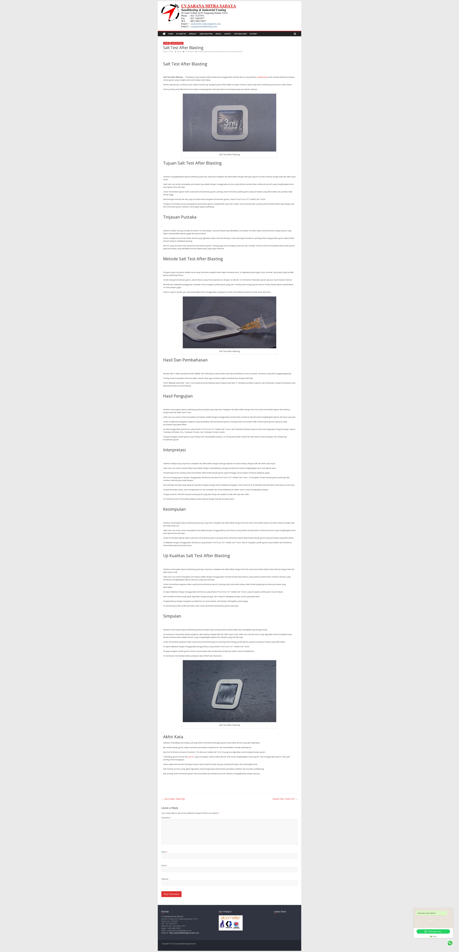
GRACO (218, 34)
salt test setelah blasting (234, 52)
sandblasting (262, 77)
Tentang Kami (240, 34)
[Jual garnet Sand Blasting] (164, 33)
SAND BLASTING (206, 34)
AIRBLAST (193, 34)
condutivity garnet (203, 52)
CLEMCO (227, 34)
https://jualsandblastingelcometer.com (184, 933)
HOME (170, 34)
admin (179, 52)
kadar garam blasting (218, 52)
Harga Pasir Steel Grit (285, 798)
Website (164, 879)
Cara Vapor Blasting (173, 798)
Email (164, 865)
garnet (191, 756)
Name (164, 852)
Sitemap (253, 34)
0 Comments (189, 52)
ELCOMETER (181, 34)
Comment (166, 817)
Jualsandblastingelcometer (185, 943)
